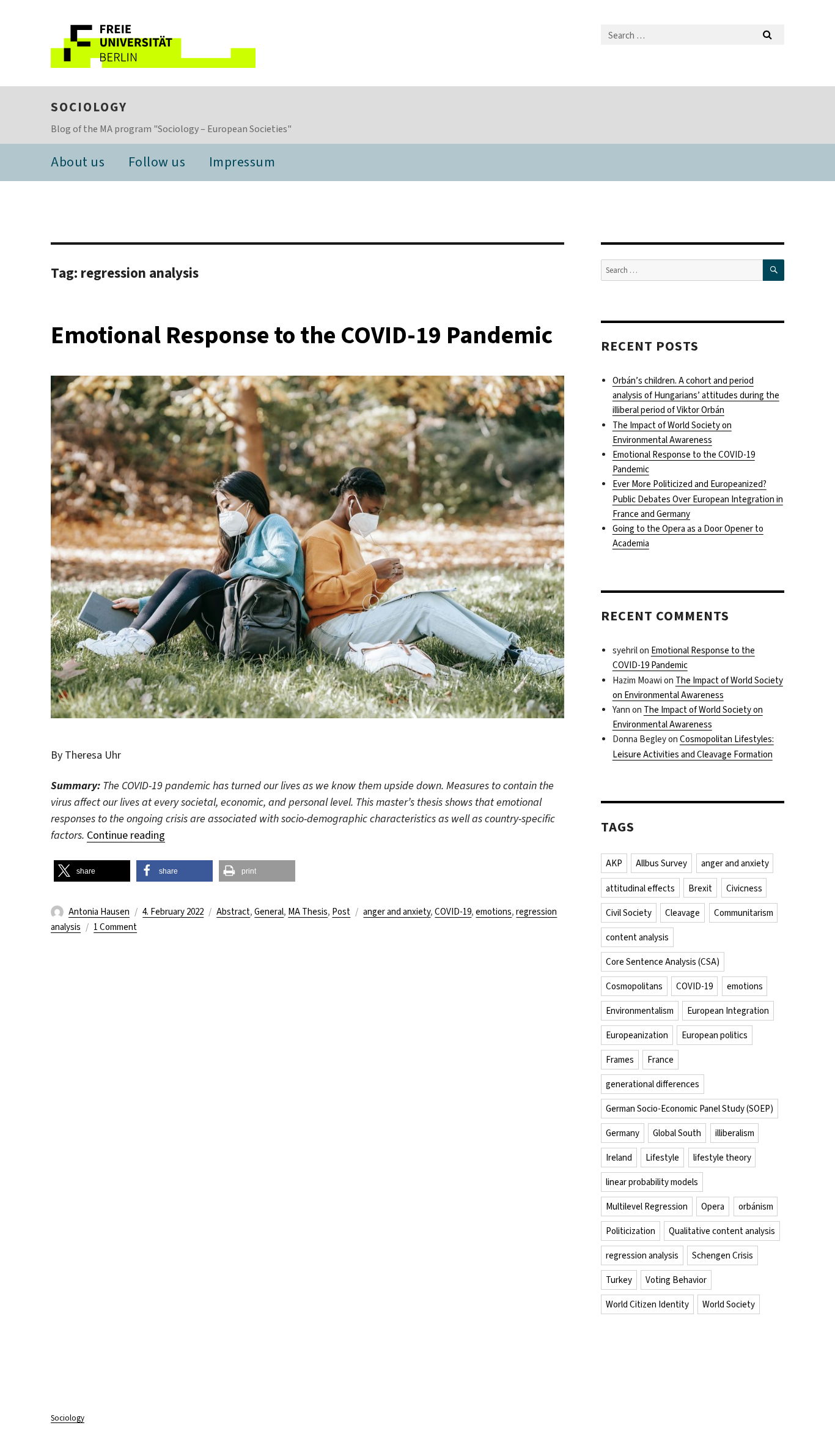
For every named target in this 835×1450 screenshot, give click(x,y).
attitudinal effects (640, 888)
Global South (677, 1133)
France (660, 1060)
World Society (728, 1304)
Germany (622, 1133)
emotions (494, 911)
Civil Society (629, 913)
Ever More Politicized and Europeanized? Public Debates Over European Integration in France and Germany (697, 498)
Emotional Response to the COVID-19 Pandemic (302, 335)
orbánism (755, 1206)
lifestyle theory (722, 1157)
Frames (620, 1060)
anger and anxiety (396, 911)
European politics (715, 1035)
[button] (92, 871)
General (269, 911)
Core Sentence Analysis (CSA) (662, 962)
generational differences (652, 1084)
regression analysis (642, 1255)
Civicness (744, 888)
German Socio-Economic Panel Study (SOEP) (689, 1108)
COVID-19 (453, 911)
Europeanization (637, 1035)
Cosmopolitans (634, 986)
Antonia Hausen (99, 911)
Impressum (242, 162)
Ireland (619, 1157)
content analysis (637, 937)
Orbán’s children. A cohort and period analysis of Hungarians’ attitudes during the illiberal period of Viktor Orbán (695, 395)
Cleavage (682, 913)
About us (78, 162)
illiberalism (734, 1133)
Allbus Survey (661, 863)
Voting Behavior (676, 1280)
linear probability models (652, 1182)
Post (341, 911)
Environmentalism (640, 1011)
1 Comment (115, 927)
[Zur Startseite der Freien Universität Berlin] (153, 43)
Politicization (630, 1231)
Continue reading (126, 835)
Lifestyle (662, 1157)
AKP (614, 863)
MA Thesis (308, 911)
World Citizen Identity (647, 1304)
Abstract (233, 911)
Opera (712, 1206)
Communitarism (743, 913)
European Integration (728, 1011)
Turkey (619, 1280)
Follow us (157, 162)
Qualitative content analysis (722, 1231)
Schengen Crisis (722, 1255)
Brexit (700, 888)
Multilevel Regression (647, 1206)
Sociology (89, 107)
